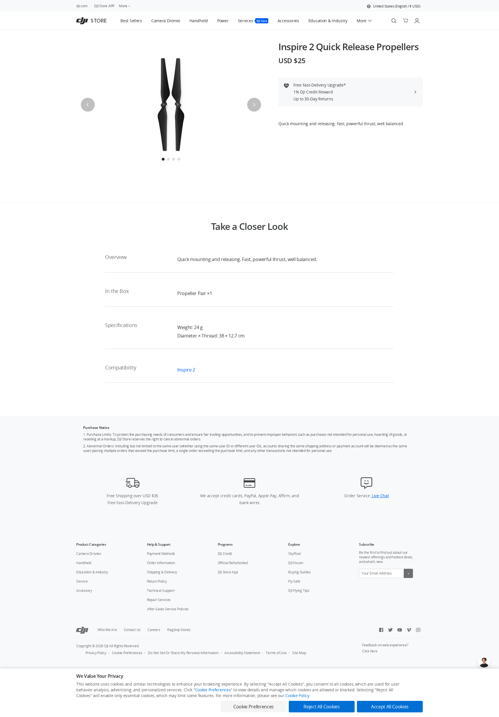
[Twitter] (390, 630)
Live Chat (380, 495)
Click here (369, 651)
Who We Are (107, 629)
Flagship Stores (179, 629)
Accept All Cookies (390, 706)
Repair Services (159, 599)
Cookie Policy (297, 695)
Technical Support (161, 590)
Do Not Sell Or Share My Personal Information (183, 652)
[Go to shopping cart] (405, 21)
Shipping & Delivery (162, 572)
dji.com (81, 5)
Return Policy (157, 581)
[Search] (394, 21)
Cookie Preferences (127, 652)
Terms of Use (276, 652)
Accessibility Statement (242, 652)
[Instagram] (418, 630)
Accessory (84, 590)
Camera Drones (88, 553)
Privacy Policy (95, 652)
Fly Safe (294, 581)
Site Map (299, 652)
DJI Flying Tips (298, 590)
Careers (154, 629)
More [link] (123, 5)
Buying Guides (299, 572)
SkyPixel (294, 553)
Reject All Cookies (322, 706)
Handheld (83, 562)
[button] (393, 6)
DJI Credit (225, 553)
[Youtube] (399, 630)
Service (81, 581)
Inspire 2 (186, 370)
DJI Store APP (104, 5)
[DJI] (82, 629)
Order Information (161, 562)
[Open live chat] (484, 661)
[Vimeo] (409, 630)
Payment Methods (161, 553)
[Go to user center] (417, 21)
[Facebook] (381, 630)
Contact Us (132, 629)
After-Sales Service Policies (168, 609)
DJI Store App (228, 572)
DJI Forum (295, 562)
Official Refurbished (233, 562)
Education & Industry (92, 572)
